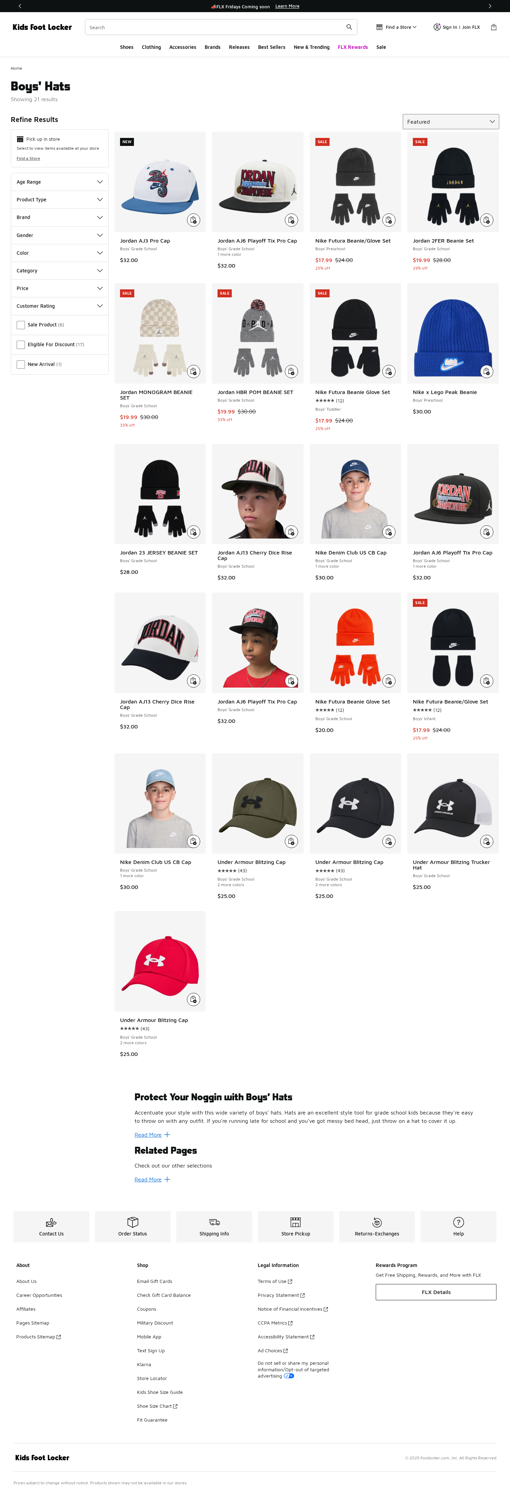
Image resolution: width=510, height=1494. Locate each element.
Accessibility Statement (283, 1336)
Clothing (151, 47)
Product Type (31, 199)
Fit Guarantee (152, 1420)
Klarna (144, 1364)
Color (23, 253)
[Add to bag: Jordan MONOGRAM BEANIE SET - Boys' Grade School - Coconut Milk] (193, 371)
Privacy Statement (278, 1295)
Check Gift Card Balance (164, 1295)
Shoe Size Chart (154, 1406)
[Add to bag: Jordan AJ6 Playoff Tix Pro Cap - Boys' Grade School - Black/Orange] (486, 532)
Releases (239, 47)
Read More (148, 1135)
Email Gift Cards (154, 1281)
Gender (25, 235)
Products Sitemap (35, 1336)
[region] (255, 6)
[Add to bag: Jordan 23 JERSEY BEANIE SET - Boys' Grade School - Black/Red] (193, 532)
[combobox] (221, 27)
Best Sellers (272, 47)
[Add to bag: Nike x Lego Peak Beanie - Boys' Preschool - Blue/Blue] (486, 371)
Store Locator (152, 1378)
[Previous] (20, 6)
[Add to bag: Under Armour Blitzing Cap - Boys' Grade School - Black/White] (389, 841)
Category (27, 270)
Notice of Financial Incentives (290, 1309)
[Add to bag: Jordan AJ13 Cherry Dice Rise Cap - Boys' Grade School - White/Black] (291, 532)
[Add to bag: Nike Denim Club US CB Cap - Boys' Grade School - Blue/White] (389, 532)
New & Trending (312, 47)
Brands (213, 47)
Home (16, 68)
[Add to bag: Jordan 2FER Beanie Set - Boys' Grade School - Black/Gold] (486, 220)
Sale (381, 47)
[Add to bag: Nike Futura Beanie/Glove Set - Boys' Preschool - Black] (389, 220)
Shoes (127, 47)
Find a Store (28, 158)
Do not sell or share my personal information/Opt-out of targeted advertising (293, 1369)
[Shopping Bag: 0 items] (493, 27)
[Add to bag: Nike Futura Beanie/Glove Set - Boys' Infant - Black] (486, 681)
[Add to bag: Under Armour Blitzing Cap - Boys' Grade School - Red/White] (193, 999)
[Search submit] (349, 27)
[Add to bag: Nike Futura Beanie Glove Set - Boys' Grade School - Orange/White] (389, 681)
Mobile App (149, 1336)
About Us (26, 1281)
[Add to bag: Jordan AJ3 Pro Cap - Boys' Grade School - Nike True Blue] (193, 220)
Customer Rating (36, 306)
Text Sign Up (151, 1350)
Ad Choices (270, 1350)
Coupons (146, 1309)
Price (22, 288)
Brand (23, 217)
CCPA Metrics (272, 1323)
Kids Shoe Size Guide (160, 1392)
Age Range (29, 182)
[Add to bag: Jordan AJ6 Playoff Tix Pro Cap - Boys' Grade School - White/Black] (291, 220)
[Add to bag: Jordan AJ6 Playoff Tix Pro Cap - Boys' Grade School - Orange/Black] (291, 681)
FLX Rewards (353, 47)
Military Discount (155, 1323)
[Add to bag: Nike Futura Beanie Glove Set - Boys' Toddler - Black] (389, 371)
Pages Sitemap (32, 1323)
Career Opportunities (39, 1295)
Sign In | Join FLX (461, 27)
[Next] (489, 6)
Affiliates (25, 1309)
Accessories (182, 47)
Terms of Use (272, 1281)
